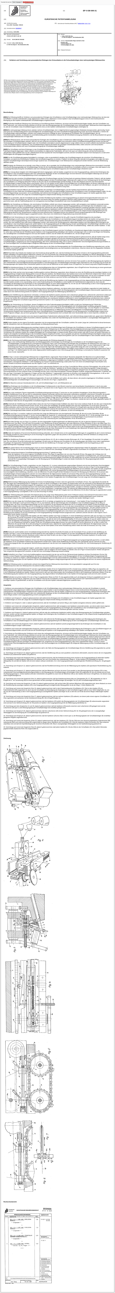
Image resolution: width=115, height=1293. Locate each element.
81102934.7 (19, 28)
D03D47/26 (87, 23)
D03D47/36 (81, 23)
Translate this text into (6, 2)
